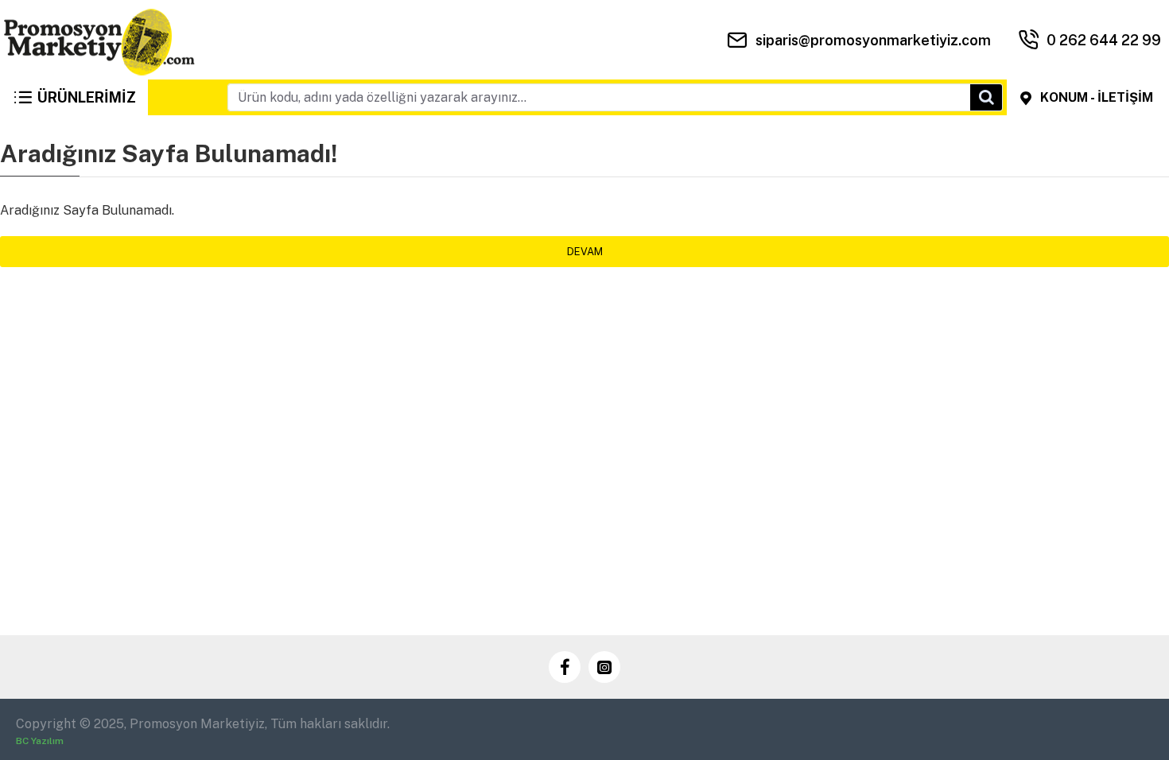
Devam (585, 252)
